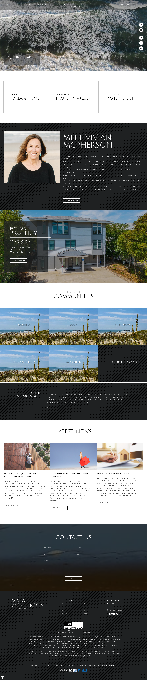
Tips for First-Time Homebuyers (114, 474)
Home (6, 5)
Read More (10, 505)
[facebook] (141, 38)
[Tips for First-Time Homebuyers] (120, 456)
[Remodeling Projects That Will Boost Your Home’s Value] (27, 456)
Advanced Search (43, 62)
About (15, 5)
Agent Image (111, 665)
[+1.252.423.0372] (141, 25)
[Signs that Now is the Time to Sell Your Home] (73, 456)
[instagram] (141, 48)
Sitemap (79, 665)
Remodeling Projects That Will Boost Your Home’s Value (21, 475)
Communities (42, 5)
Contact (139, 5)
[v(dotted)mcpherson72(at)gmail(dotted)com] (141, 30)
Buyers (110, 5)
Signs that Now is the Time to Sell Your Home (69, 475)
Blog (129, 5)
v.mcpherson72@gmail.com (119, 607)
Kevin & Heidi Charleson (56, 407)
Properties (27, 5)
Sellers (120, 5)
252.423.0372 (114, 604)
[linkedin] (141, 43)
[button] (3, 677)
